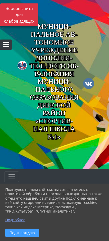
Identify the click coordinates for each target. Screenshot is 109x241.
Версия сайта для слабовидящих (19, 15)
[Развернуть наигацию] (11, 176)
